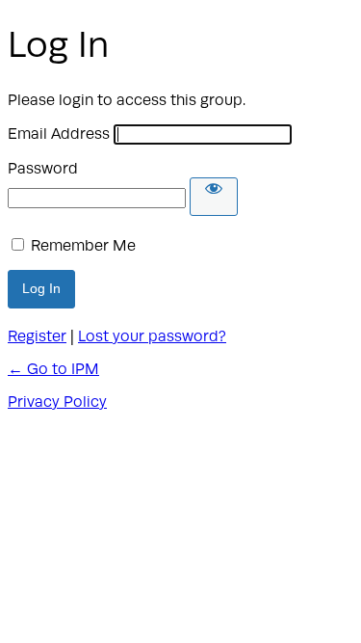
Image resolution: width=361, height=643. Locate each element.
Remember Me (83, 246)
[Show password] (214, 196)
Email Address (59, 134)
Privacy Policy (57, 402)
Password (43, 168)
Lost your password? (152, 336)
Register (37, 336)
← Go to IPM (53, 369)
